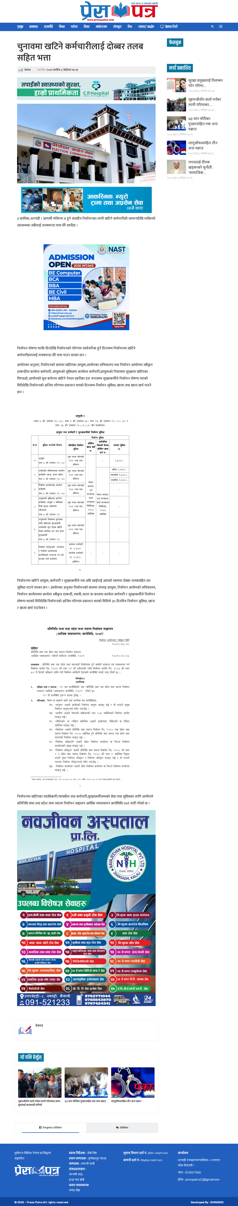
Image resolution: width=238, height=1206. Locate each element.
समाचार (33, 27)
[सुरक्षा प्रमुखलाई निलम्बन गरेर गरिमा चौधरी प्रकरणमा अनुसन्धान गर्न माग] (176, 85)
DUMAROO (217, 1202)
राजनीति (48, 27)
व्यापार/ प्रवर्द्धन (146, 27)
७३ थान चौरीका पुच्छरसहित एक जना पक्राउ (203, 124)
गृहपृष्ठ (20, 27)
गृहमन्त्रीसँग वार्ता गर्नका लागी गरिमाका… (204, 102)
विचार (87, 27)
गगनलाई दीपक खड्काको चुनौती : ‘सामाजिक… (201, 167)
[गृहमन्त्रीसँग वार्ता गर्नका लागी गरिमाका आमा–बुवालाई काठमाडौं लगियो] (40, 1082)
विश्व (130, 27)
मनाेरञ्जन (101, 27)
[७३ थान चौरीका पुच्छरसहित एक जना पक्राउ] (86, 1082)
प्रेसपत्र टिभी (171, 27)
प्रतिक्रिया (124, 1128)
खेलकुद (117, 27)
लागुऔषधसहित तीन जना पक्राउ (202, 146)
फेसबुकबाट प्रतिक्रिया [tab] (52, 1128)
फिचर (62, 27)
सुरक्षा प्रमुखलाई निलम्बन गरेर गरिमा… (205, 83)
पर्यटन (74, 27)
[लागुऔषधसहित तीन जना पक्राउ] (133, 1082)
